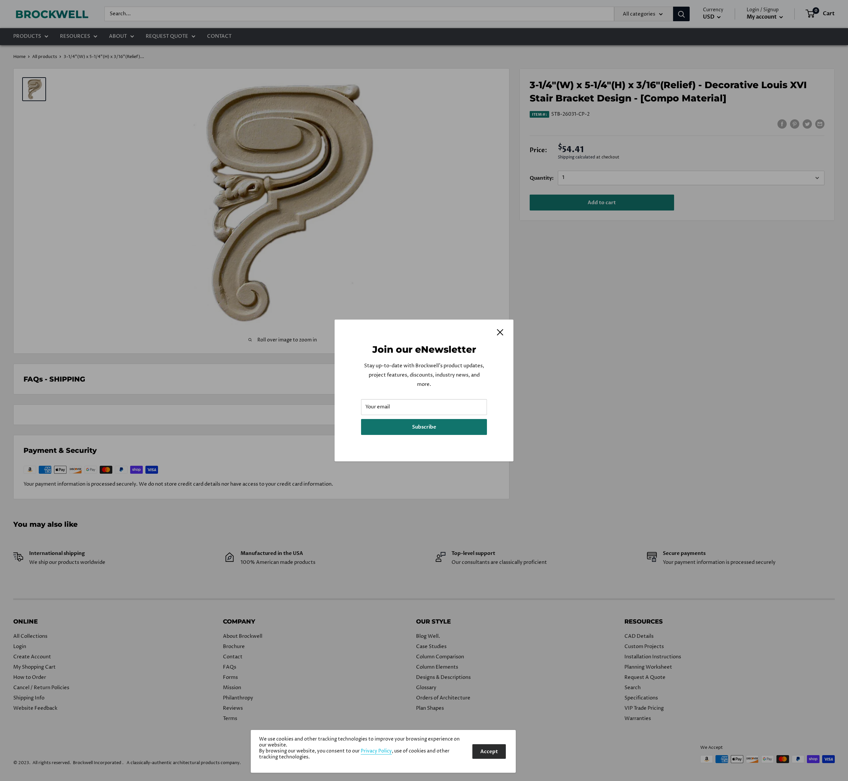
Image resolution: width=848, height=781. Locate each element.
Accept (489, 751)
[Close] (500, 332)
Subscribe (424, 427)
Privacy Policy (376, 751)
